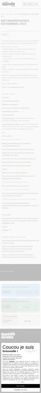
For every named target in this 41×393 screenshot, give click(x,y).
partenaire (12, 361)
